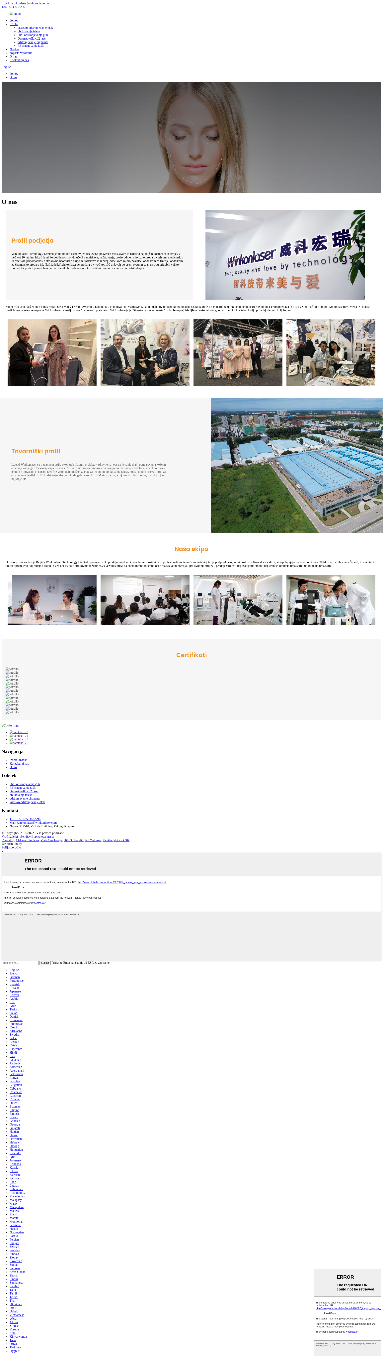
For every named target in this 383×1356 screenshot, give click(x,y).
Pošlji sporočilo (11, 847)
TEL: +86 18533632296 (25, 819)
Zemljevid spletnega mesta (37, 836)
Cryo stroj (8, 840)
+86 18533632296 (13, 7)
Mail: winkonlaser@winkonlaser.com (33, 822)
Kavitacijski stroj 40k (116, 840)
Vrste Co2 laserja (51, 840)
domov (14, 20)
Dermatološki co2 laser (32, 38)
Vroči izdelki (10, 836)
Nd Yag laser (93, 840)
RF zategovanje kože (31, 45)
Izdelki (14, 24)
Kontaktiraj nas (19, 60)
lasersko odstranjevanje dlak (35, 27)
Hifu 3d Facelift (74, 840)
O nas (13, 56)
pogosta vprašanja (21, 53)
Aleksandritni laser (27, 840)
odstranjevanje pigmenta (33, 42)
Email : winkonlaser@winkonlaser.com (26, 3)
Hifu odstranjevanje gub (33, 35)
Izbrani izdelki (19, 760)
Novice (14, 49)
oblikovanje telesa (29, 31)
